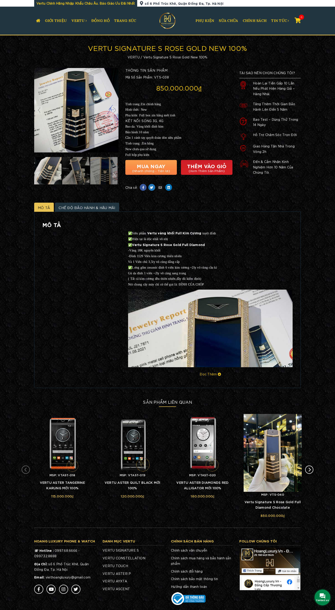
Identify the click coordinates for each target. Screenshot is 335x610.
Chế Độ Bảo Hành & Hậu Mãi (87, 207)
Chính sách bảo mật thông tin (194, 579)
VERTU (78, 20)
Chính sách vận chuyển (189, 550)
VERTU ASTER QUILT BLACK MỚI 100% (132, 485)
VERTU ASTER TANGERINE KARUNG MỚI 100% (62, 485)
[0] (298, 20)
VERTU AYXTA (115, 581)
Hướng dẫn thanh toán (189, 586)
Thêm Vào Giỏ (207, 167)
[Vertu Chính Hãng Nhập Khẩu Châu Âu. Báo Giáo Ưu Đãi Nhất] (167, 20)
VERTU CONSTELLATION (124, 558)
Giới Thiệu (56, 20)
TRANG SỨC (125, 20)
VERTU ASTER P (117, 573)
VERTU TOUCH (115, 566)
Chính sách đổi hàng (187, 571)
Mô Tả (44, 207)
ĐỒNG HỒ (100, 20)
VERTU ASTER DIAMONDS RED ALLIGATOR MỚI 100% (202, 485)
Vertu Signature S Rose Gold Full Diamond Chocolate (273, 504)
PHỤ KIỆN (205, 20)
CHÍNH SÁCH (255, 20)
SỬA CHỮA (228, 20)
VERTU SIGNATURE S (121, 550)
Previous (38, 110)
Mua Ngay (151, 167)
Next (114, 110)
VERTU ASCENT (116, 589)
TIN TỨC (279, 20)
